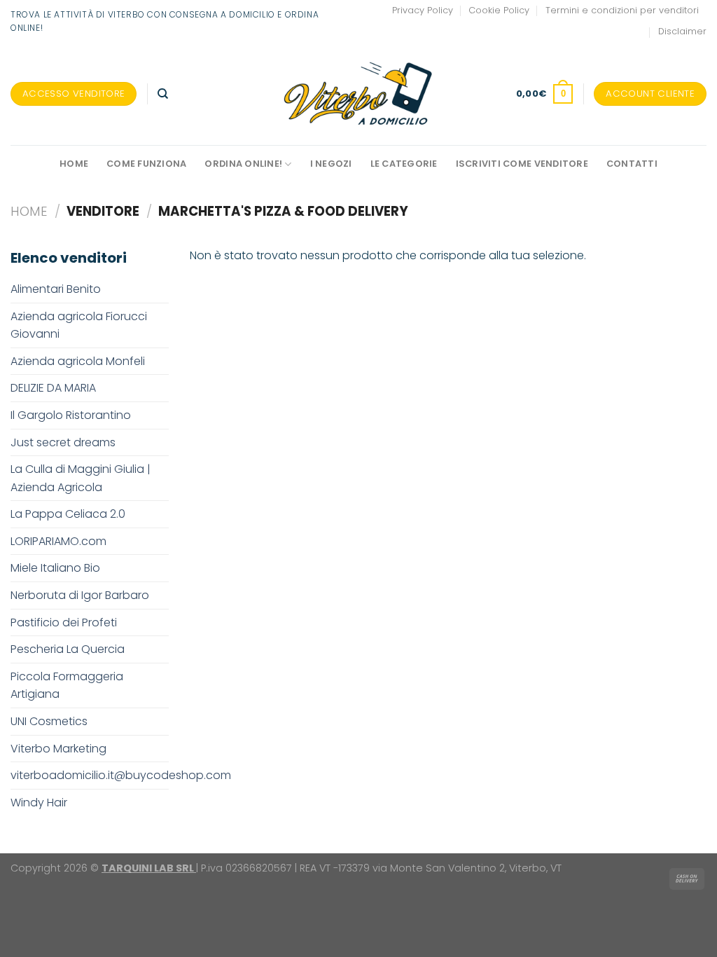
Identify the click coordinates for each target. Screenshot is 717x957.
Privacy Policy (422, 10)
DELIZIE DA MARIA (53, 388)
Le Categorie (404, 164)
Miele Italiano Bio (55, 568)
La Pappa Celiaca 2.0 (68, 514)
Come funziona (146, 164)
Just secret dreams (63, 442)
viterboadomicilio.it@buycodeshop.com (121, 775)
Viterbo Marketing (58, 749)
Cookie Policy (498, 10)
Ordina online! (243, 164)
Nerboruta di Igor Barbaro (80, 595)
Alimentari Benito (56, 289)
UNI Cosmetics (49, 721)
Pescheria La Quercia (68, 649)
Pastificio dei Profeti (64, 622)
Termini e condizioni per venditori (622, 10)
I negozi (331, 164)
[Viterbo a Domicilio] (359, 93)
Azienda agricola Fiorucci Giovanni (79, 325)
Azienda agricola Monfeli (78, 361)
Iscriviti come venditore (522, 164)
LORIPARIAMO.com (58, 541)
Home (74, 164)
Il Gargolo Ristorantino (71, 415)
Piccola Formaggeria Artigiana (67, 685)
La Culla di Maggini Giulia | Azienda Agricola (81, 478)
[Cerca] (163, 94)
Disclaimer (682, 31)
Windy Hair (39, 802)
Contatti (631, 164)
